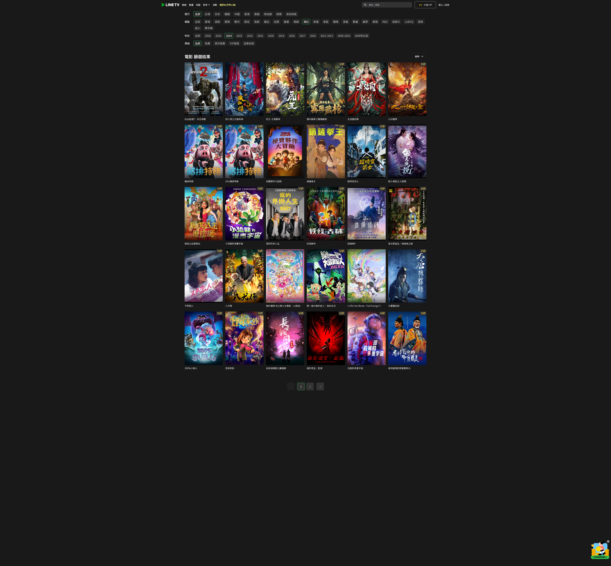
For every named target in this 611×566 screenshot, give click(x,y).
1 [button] (301, 386)
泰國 (256, 14)
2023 (239, 36)
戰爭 (365, 22)
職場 (335, 22)
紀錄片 (396, 22)
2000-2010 (344, 36)
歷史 (246, 22)
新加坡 (268, 14)
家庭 (325, 22)
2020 (271, 36)
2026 (208, 36)
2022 (250, 36)
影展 (316, 22)
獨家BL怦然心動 (227, 4)
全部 (197, 14)
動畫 (191, 4)
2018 (292, 36)
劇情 (375, 22)
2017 (302, 36)
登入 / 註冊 (444, 4)
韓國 (227, 14)
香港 (246, 14)
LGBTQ (409, 22)
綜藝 (198, 4)
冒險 (420, 22)
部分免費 (220, 43)
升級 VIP (428, 4)
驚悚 (227, 22)
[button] (320, 386)
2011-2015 (326, 36)
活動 (215, 4)
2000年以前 (361, 36)
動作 (237, 22)
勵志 (266, 22)
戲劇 (184, 4)
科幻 (385, 22)
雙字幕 (209, 28)
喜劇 (256, 22)
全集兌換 (249, 43)
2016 (313, 36)
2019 (281, 36)
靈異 (286, 22)
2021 (260, 36)
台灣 (207, 14)
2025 (218, 36)
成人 (197, 28)
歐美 (279, 14)
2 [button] (310, 386)
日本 (217, 14)
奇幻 (306, 22)
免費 (207, 43)
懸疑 (296, 22)
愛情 (207, 22)
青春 (345, 22)
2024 (229, 36)
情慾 (217, 22)
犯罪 (276, 22)
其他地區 (291, 14)
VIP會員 (234, 43)
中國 (237, 14)
